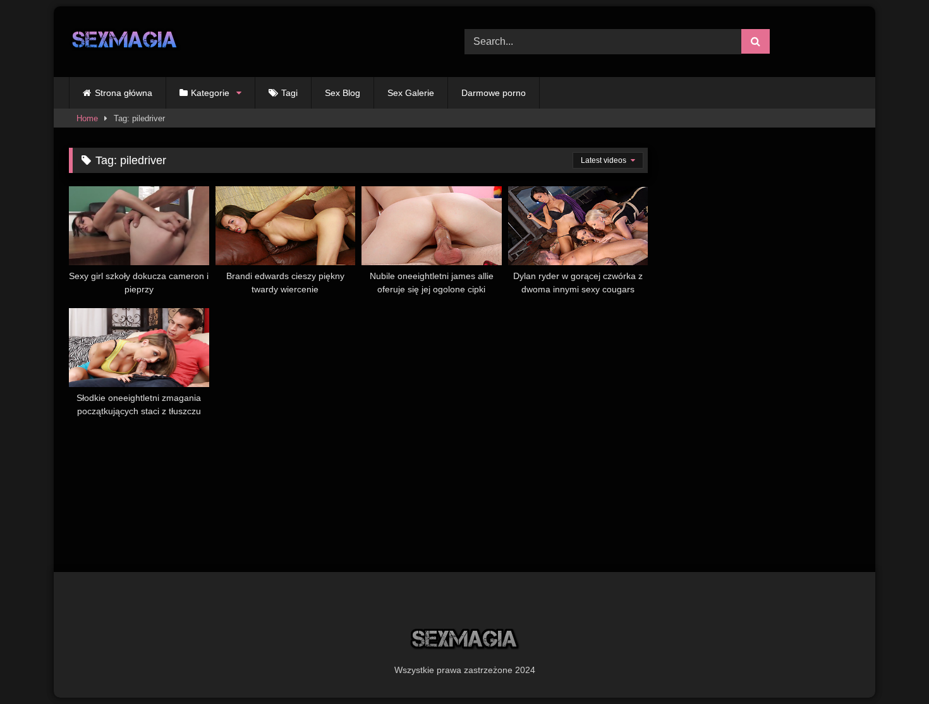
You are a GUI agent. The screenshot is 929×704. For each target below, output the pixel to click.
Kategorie (210, 93)
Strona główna (123, 93)
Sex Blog (342, 93)
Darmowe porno (493, 93)
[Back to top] (890, 666)
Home (87, 118)
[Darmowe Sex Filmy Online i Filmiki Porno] (125, 42)
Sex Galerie (410, 93)
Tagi (289, 93)
